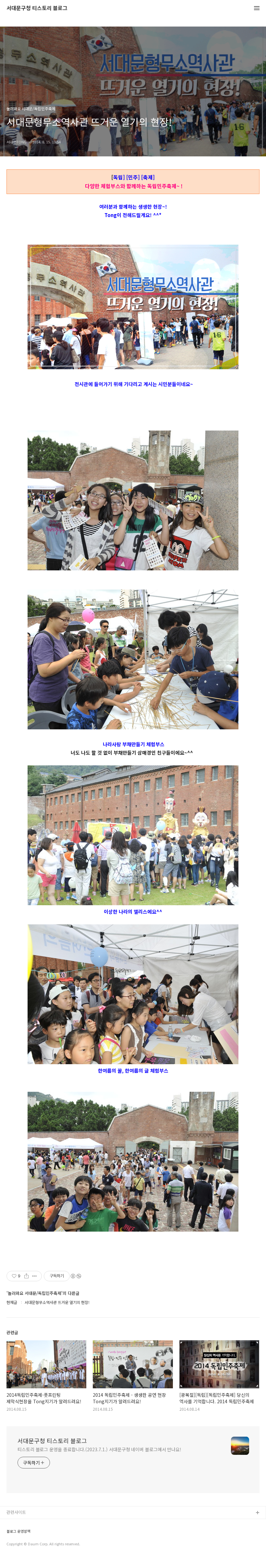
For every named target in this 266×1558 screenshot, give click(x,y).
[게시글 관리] (34, 1276)
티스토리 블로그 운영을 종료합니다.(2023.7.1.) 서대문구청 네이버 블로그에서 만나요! (99, 1449)
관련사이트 (16, 1512)
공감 (11, 1534)
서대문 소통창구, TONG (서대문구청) (40, 1523)
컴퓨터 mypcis (20, 1544)
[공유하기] (26, 1276)
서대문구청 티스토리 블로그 (36, 8)
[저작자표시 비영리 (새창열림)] (75, 1276)
